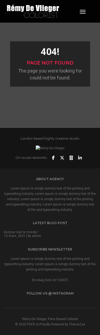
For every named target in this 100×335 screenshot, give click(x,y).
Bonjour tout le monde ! (21, 232)
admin (36, 236)
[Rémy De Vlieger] (33, 11)
